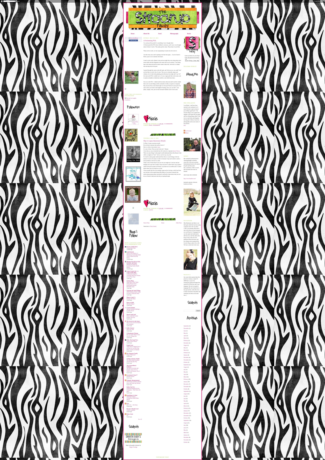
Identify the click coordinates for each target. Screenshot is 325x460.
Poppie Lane (130, 345)
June (185, 331)
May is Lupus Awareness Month (154, 141)
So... (128, 415)
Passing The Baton (131, 298)
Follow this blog (133, 40)
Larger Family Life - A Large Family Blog (132, 272)
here (185, 125)
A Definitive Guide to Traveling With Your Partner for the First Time (133, 275)
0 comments (168, 124)
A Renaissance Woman (132, 333)
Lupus (158, 147)
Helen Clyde (130, 414)
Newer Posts (146, 223)
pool (150, 125)
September (186, 326)
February (186, 340)
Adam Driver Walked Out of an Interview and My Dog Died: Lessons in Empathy (133, 348)
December (186, 343)
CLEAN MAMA (131, 307)
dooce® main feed (131, 314)
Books (189, 33)
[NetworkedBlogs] (133, 38)
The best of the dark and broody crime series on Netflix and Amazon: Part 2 (133, 370)
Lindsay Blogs (130, 280)
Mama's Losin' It (131, 297)
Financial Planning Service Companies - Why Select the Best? (133, 390)
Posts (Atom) (153, 226)
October (185, 362)
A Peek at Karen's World (133, 358)
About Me (146, 33)
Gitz (128, 403)
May (185, 333)
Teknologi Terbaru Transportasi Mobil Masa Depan (133, 398)
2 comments (168, 208)
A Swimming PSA (149, 40)
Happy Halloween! (131, 354)
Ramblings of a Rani (132, 395)
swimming (156, 125)
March (185, 338)
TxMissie (186, 133)
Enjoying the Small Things (133, 290)
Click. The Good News (132, 340)
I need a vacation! (131, 410)
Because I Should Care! (133, 408)
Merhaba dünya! (130, 304)
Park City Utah (130, 329)
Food (159, 33)
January (185, 355)
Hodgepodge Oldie (131, 248)
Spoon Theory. (176, 151)
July (185, 369)
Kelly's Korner (130, 328)
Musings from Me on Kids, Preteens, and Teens (133, 262)
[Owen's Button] (133, 202)
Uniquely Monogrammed (133, 380)
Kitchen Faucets (130, 376)
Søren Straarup (187, 130)
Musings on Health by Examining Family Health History (133, 266)
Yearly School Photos (132, 341)
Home (132, 33)
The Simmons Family (132, 353)
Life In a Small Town (132, 246)
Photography (174, 33)
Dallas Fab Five (131, 387)
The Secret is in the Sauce (133, 321)
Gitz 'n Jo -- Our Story (132, 405)
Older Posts (179, 223)
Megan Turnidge (133, 447)
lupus (151, 210)
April (185, 335)
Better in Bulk (130, 302)
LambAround (130, 252)
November (186, 328)
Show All (140, 419)
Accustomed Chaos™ (132, 375)
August (185, 345)
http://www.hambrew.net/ (190, 178)
